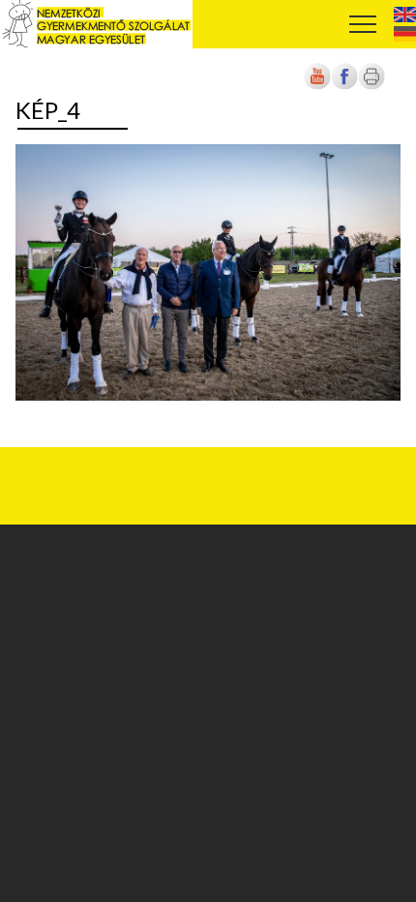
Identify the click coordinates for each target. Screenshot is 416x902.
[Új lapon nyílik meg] (344, 86)
